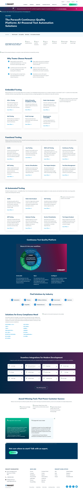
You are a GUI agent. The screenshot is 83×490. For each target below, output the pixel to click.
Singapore (68, 473)
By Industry (27, 34)
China (56, 474)
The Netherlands (69, 476)
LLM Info (58, 487)
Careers (43, 473)
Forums (31, 471)
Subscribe (43, 480)
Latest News (32, 478)
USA (56, 471)
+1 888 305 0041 (10, 477)
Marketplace (32, 474)
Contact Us (64, 4)
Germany (68, 474)
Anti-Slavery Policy (52, 487)
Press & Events (33, 476)
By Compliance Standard (35, 34)
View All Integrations (41, 387)
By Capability (21, 34)
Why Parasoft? (15, 34)
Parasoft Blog (32, 481)
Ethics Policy (44, 487)
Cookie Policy (38, 487)
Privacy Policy (31, 487)
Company (68, 1)
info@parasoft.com (11, 479)
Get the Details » (63, 8)
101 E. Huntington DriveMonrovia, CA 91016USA (12, 473)
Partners (32, 480)
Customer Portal (45, 471)
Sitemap (43, 481)
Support (73, 1)
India (56, 473)
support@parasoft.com (11, 481)
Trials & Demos (73, 4)
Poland (56, 476)
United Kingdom (69, 471)
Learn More (9, 109)
